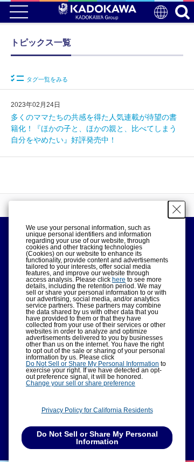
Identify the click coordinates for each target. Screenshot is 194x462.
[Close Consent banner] (176, 209)
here (119, 279)
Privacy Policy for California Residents (97, 410)
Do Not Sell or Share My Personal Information (92, 364)
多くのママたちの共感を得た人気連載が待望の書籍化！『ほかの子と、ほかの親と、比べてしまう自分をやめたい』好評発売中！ (94, 128)
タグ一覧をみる (47, 79)
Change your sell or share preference (80, 383)
